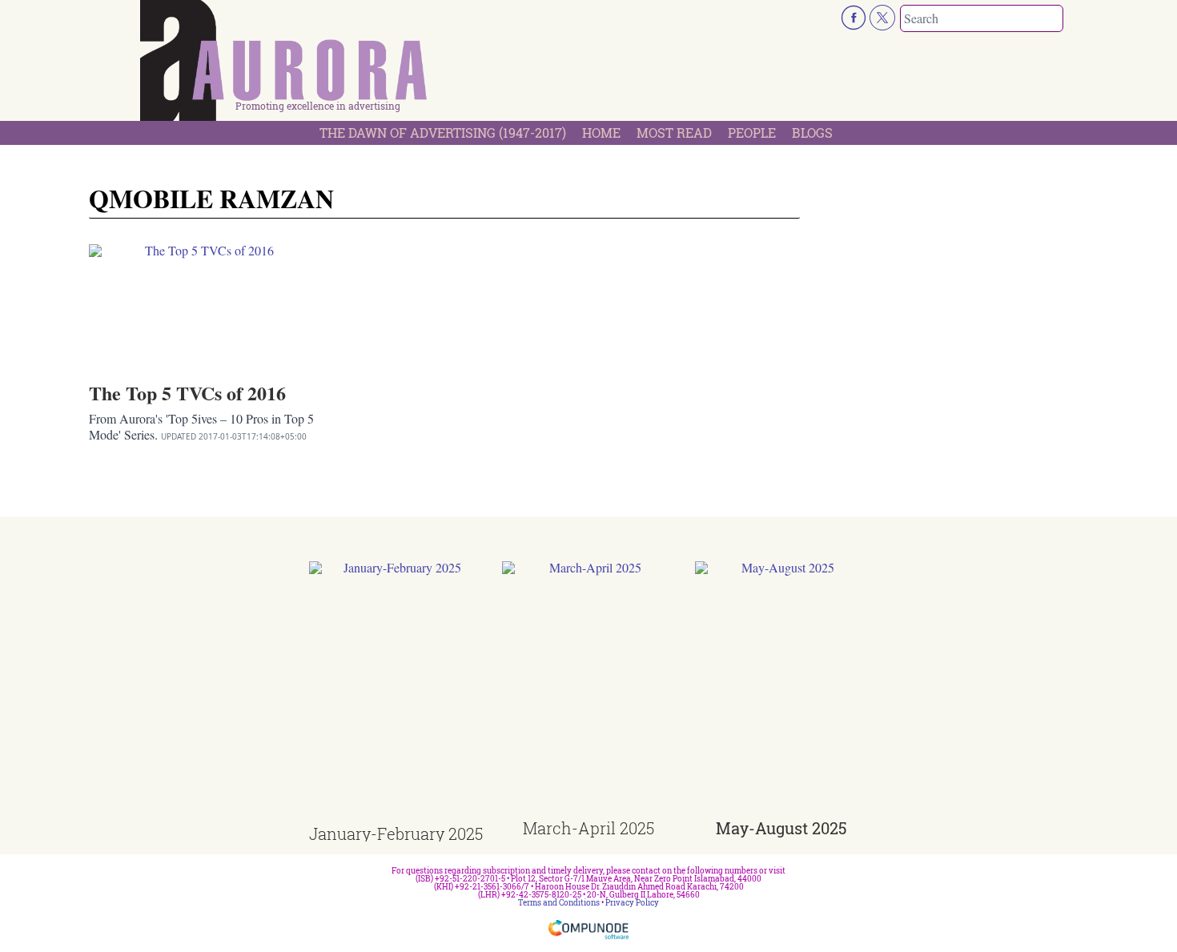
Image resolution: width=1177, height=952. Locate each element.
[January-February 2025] (396, 693)
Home (601, 132)
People (752, 132)
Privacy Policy (632, 903)
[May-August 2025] (782, 690)
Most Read (674, 132)
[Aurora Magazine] (284, 65)
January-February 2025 (396, 833)
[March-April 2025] (589, 690)
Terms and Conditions (559, 903)
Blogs (812, 132)
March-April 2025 (588, 827)
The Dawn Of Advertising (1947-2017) (442, 132)
